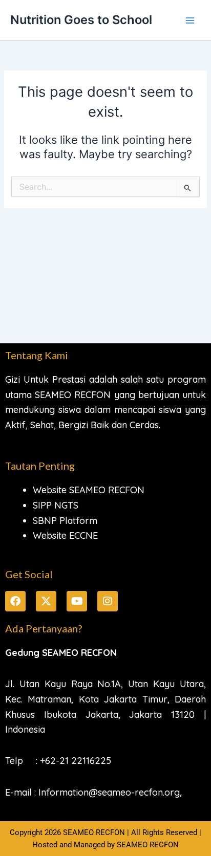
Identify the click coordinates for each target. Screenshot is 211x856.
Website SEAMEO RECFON (88, 490)
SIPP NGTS (55, 505)
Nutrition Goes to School (81, 19)
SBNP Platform (65, 520)
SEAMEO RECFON (148, 844)
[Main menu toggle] (190, 20)
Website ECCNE (65, 535)
